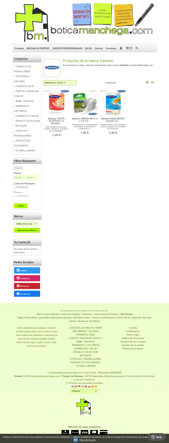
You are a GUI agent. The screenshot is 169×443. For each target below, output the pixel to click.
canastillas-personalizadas (35, 328)
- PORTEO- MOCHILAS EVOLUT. (26, 93)
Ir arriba (133, 327)
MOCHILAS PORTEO (38, 48)
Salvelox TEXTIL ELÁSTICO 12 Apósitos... (56, 120)
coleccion (51, 328)
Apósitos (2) (22, 187)
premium (34, 338)
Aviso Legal (133, 334)
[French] (76, 386)
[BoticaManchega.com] (84, 22)
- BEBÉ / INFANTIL (24, 101)
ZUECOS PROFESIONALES (67, 48)
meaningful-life (50, 335)
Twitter (23, 270)
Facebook (25, 294)
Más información (87, 440)
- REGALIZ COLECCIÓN (27, 121)
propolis (51, 338)
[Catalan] (96, 386)
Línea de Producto (24, 183)
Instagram (25, 278)
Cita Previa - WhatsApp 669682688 (102, 372)
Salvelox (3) (22, 196)
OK (75, 440)
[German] (79, 386)
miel (20, 338)
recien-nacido (23, 342)
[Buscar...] (137, 48)
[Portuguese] (85, 386)
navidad (26, 339)
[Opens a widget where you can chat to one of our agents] (157, 437)
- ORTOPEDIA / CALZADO (22, 79)
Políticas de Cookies (132, 348)
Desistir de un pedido (133, 345)
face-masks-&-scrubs (48, 331)
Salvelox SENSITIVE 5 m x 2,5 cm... (85, 119)
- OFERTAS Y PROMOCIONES (23, 133)
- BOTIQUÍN (20, 125)
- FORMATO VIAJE (24, 86)
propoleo (43, 338)
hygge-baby (27, 335)
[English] (72, 386)
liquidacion (38, 335)
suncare (47, 342)
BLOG (88, 48)
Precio (17, 173)
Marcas (18, 192)
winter (54, 342)
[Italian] (82, 386)
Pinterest (24, 286)
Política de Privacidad (133, 338)
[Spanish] (92, 386)
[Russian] (89, 386)
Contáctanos (132, 331)
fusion (18, 335)
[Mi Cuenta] (121, 48)
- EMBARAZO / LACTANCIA (22, 108)
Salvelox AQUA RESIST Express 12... (113, 119)
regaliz (33, 342)
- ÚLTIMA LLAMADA (24, 150)
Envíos (99, 48)
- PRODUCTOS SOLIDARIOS (22, 143)
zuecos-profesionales (36, 346)
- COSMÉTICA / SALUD (26, 116)
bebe (19, 328)
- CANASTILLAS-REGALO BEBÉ (23, 69)
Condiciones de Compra (133, 341)
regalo (40, 342)
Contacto (111, 48)
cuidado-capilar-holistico (27, 331)
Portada (19, 48)
